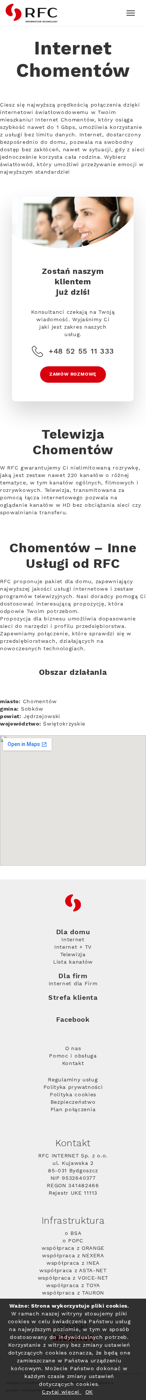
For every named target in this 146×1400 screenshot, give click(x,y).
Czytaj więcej (62, 1392)
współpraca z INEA (73, 1263)
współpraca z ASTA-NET (73, 1270)
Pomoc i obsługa (73, 1056)
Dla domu (73, 932)
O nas (73, 1048)
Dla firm (73, 976)
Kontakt (73, 1063)
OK (89, 1392)
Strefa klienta (73, 997)
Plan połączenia (73, 1109)
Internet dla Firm (73, 983)
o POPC (73, 1241)
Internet (73, 939)
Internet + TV (73, 947)
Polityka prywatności (73, 1087)
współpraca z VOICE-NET (73, 1278)
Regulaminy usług (73, 1080)
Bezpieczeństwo (73, 1102)
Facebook (73, 1019)
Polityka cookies (73, 1094)
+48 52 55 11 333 (81, 351)
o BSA (73, 1233)
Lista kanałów (73, 962)
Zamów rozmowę (73, 374)
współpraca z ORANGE (73, 1248)
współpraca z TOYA (73, 1285)
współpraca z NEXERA (73, 1255)
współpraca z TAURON (73, 1293)
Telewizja (72, 954)
